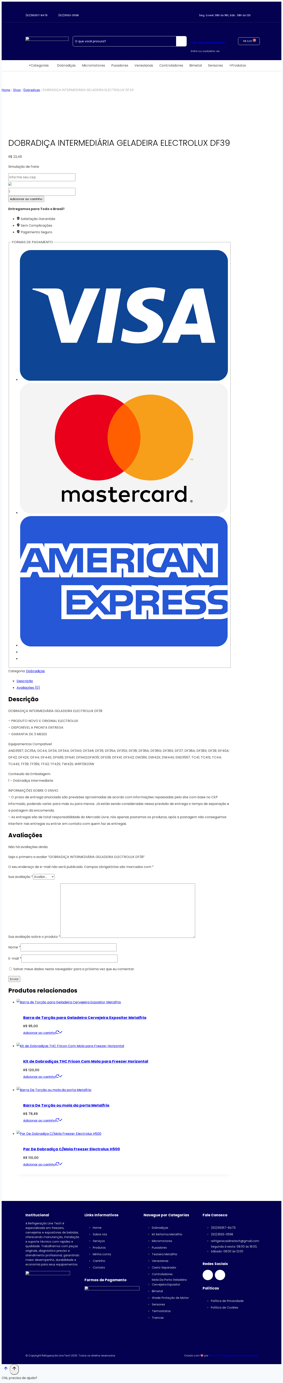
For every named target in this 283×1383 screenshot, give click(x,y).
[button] (39, 65)
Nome (14, 947)
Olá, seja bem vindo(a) (208, 43)
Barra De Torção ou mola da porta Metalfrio (66, 1105)
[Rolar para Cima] (6, 1369)
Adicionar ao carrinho (26, 199)
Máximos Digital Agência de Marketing (233, 1355)
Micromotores (93, 65)
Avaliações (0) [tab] (28, 687)
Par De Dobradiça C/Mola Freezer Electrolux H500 (71, 1149)
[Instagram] (208, 1275)
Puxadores (119, 65)
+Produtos (237, 65)
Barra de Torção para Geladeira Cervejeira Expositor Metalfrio (84, 1017)
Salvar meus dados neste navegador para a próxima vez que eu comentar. (74, 969)
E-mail (14, 958)
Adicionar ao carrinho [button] (39, 1033)
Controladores (171, 65)
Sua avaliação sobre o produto (34, 936)
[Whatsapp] (220, 1275)
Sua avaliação (20, 876)
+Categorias (39, 65)
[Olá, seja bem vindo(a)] (194, 30)
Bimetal (195, 65)
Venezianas (143, 65)
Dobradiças (66, 65)
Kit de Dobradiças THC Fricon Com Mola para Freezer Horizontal (85, 1061)
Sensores (215, 65)
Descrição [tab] (25, 681)
